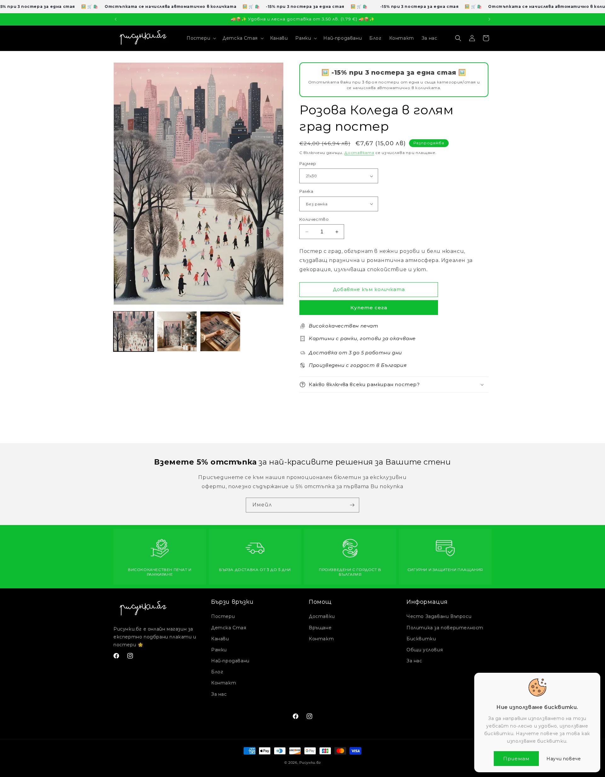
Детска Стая (228, 628)
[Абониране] (352, 505)
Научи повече (563, 759)
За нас (219, 694)
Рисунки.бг (310, 762)
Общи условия (424, 650)
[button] (201, 38)
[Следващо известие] (489, 19)
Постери (223, 616)
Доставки (322, 616)
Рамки (219, 650)
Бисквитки (421, 639)
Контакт (223, 683)
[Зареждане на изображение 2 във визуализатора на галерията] (177, 331)
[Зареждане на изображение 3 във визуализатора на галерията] (220, 331)
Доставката (359, 152)
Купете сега (368, 308)
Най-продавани (230, 661)
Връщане (320, 628)
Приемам (516, 759)
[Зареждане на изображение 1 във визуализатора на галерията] (133, 331)
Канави (220, 639)
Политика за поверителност (444, 628)
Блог (217, 672)
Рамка (306, 191)
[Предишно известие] (116, 19)
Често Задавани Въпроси (438, 616)
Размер (307, 163)
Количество (314, 219)
